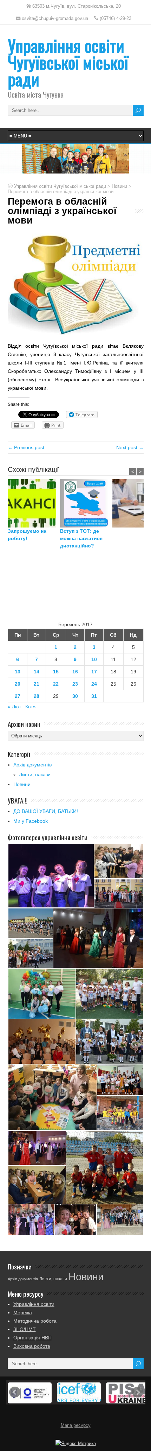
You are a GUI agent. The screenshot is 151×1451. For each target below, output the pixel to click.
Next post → (130, 447)
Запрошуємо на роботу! (27, 534)
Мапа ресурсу (76, 1425)
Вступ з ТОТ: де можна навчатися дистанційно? (81, 538)
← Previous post (26, 447)
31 (94, 696)
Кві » (30, 706)
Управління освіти (33, 1304)
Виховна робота (31, 1346)
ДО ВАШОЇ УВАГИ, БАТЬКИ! (45, 811)
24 (94, 684)
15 (56, 671)
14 (36, 671)
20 (17, 684)
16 (75, 671)
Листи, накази (35, 774)
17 (94, 671)
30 (75, 696)
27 (17, 696)
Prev (14, 1392)
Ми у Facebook (30, 821)
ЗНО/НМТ (24, 1329)
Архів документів (32, 764)
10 (94, 659)
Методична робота (35, 1321)
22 (56, 684)
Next (137, 1392)
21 (36, 684)
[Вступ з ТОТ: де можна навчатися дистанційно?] (86, 503)
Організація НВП (32, 1337)
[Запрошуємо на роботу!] (34, 503)
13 (17, 671)
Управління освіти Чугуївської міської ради (68, 62)
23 (75, 684)
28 (36, 696)
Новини (22, 784)
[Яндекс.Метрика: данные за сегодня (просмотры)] (75, 1444)
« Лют (14, 706)
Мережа (22, 1312)
